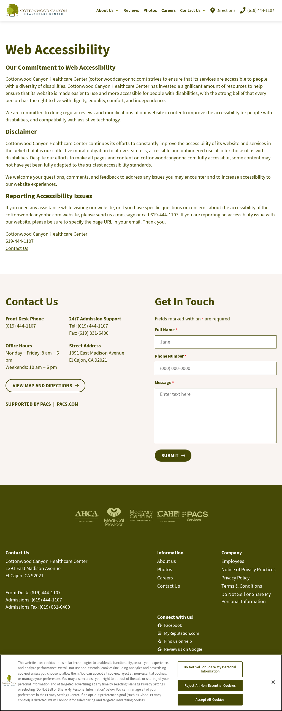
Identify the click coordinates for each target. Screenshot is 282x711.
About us (166, 561)
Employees (232, 561)
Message (164, 382)
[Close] (273, 682)
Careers (165, 577)
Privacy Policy (235, 577)
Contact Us (17, 248)
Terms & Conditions (241, 586)
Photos (164, 569)
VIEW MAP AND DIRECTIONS (42, 385)
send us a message (115, 214)
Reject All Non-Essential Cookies (210, 685)
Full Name (166, 329)
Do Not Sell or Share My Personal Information (210, 669)
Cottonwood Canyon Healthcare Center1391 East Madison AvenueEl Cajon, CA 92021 (46, 568)
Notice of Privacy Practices (248, 569)
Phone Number (170, 356)
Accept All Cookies (210, 699)
